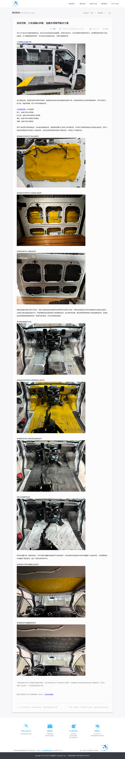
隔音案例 (100, 13)
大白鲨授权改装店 (47, 750)
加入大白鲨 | (83, 750)
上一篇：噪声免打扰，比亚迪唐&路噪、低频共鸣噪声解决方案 (37, 707)
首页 (92, 13)
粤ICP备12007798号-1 (83, 755)
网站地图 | (90, 750)
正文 (109, 13)
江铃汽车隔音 (49, 694)
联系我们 (96, 750)
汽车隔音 (25, 42)
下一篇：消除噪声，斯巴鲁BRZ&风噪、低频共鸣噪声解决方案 (88, 707)
